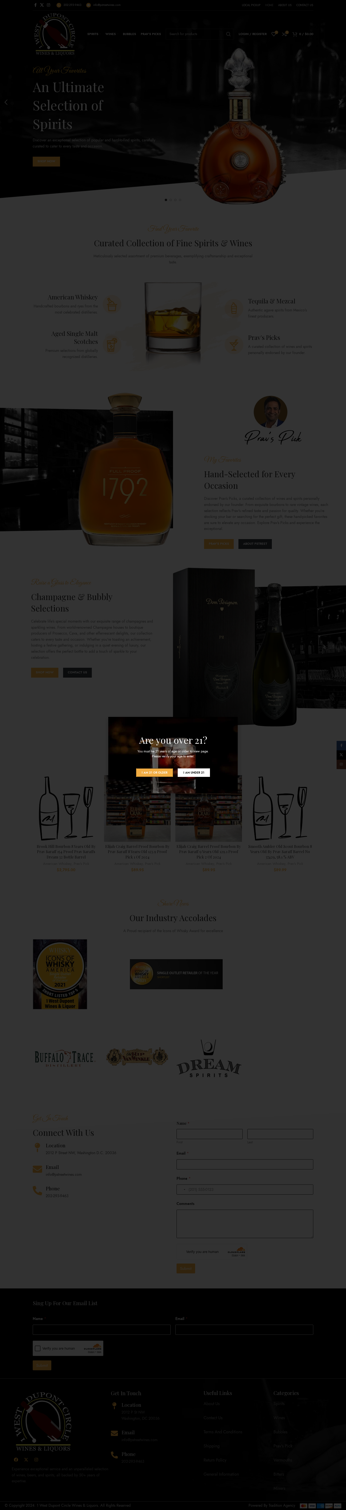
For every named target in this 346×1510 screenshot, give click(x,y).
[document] (173, 755)
